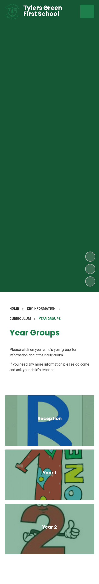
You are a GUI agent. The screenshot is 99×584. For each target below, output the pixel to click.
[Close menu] (87, 11)
